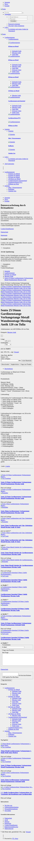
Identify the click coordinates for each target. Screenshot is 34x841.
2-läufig (7, 466)
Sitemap (7, 821)
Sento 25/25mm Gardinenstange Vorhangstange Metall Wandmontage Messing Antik (16, 497)
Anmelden (13, 21)
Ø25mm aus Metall (14, 177)
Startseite (7, 2)
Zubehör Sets (12, 191)
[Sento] (3, 9)
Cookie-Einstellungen (7, 229)
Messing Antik (16, 53)
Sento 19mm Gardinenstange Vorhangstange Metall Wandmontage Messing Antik (15, 512)
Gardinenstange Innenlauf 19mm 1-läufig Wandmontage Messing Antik (14, 595)
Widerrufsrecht (9, 828)
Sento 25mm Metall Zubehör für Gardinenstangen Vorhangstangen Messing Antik (17, 553)
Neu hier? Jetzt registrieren (16, 26)
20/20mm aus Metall (14, 179)
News (6, 4)
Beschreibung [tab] (9, 369)
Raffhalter (11, 189)
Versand (16, 352)
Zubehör (7, 129)
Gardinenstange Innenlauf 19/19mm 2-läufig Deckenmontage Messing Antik (15, 638)
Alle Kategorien (9, 164)
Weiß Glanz (15, 71)
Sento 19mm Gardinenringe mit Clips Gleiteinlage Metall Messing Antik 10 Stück (16, 541)
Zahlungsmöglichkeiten (12, 807)
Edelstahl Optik (16, 51)
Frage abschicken (6, 680)
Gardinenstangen (10, 37)
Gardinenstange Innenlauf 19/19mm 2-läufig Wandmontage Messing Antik (15, 609)
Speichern (4, 266)
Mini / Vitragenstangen (15, 187)
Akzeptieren (6, 248)
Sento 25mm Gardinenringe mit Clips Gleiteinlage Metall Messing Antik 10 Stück (16, 526)
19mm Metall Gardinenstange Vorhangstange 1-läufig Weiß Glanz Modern (16, 751)
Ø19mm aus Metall (14, 175)
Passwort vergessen (14, 24)
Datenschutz (4, 232)
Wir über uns (8, 805)
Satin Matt (15, 54)
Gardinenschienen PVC (15, 182)
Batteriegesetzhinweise (11, 827)
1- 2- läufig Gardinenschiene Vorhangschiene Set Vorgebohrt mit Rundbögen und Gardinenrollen (16, 793)
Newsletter (8, 810)
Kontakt (7, 6)
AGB (6, 820)
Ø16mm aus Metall (14, 174)
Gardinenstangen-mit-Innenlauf (17, 180)
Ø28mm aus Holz (13, 184)
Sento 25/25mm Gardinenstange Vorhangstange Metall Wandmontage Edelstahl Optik (16, 624)
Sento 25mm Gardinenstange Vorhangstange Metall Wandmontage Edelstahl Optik (15, 780)
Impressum (4, 235)
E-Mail (4, 647)
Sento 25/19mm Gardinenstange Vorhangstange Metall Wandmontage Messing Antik (16, 483)
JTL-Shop (15, 838)
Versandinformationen (11, 809)
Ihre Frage (5, 652)
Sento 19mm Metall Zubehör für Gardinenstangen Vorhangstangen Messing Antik (17, 566)
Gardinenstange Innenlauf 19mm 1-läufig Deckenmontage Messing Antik (14, 580)
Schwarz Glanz (16, 70)
